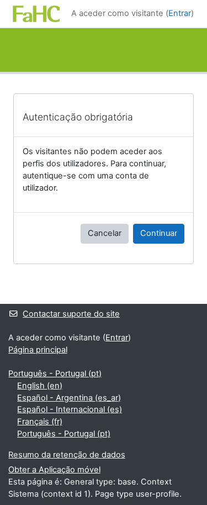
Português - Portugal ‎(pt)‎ (55, 373)
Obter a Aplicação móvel (54, 470)
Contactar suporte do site (71, 314)
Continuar (158, 233)
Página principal (37, 350)
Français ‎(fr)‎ (39, 422)
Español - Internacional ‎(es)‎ (69, 409)
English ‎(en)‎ (39, 386)
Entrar (179, 13)
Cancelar (104, 233)
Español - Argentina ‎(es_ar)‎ (69, 398)
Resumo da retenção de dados (66, 455)
